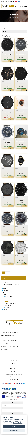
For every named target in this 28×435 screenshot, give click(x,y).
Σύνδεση (11, 1)
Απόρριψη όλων (14, 430)
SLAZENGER (8, 297)
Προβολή (10, 61)
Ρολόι (11, 17)
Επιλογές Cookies (17, 422)
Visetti (7, 299)
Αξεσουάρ (6, 293)
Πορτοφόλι (6, 290)
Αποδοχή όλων (14, 426)
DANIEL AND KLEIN (10, 303)
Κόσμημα (5, 282)
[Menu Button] (26, 6)
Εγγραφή (4, 1)
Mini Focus (8, 305)
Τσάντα (5, 288)
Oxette (7, 307)
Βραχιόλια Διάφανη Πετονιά (11, 284)
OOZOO (7, 301)
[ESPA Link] (14, 396)
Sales (4, 286)
